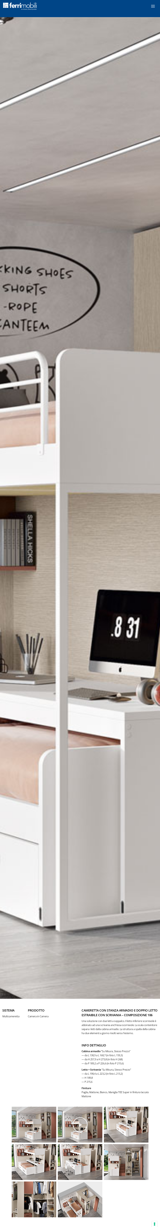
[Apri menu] (153, 6)
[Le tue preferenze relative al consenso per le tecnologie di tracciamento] (155, 1224)
